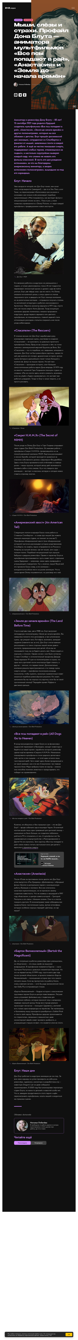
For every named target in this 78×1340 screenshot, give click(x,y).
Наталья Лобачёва (24, 84)
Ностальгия (28, 20)
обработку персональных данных (28, 1335)
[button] (73, 8)
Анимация (18, 20)
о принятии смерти (30, 847)
